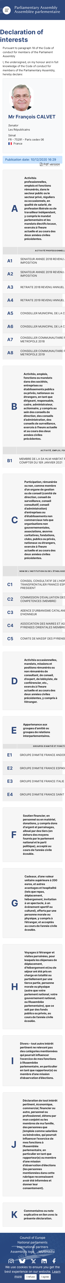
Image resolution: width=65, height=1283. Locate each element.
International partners (32, 1247)
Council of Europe (32, 1237)
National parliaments (32, 1242)
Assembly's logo (22, 1251)
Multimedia (47, 1251)
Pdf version (52, 164)
